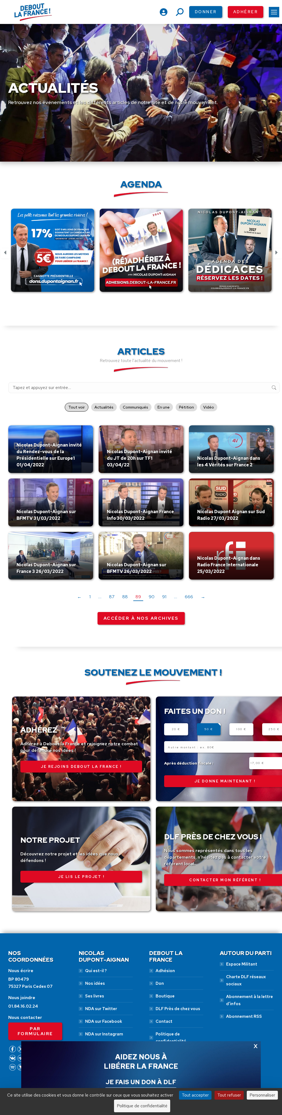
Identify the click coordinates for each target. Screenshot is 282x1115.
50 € (208, 729)
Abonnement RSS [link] (244, 1016)
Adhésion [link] (165, 970)
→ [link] (203, 597)
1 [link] (90, 597)
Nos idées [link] (95, 983)
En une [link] (164, 407)
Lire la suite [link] (29, 471)
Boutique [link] (165, 996)
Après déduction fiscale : (188, 763)
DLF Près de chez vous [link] (178, 1008)
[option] (52, 253)
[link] (274, 12)
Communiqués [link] (135, 407)
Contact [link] (164, 1021)
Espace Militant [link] (241, 964)
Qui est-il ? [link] (96, 970)
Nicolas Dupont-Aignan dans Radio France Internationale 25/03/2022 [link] (228, 564)
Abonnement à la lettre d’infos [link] (249, 1000)
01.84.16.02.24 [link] (23, 1006)
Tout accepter (195, 1095)
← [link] (79, 597)
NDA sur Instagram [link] (104, 1034)
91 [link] (164, 597)
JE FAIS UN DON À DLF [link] (140, 1082)
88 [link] (125, 597)
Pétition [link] (186, 407)
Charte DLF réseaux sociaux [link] (246, 980)
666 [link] (189, 597)
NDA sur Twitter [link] (101, 1008)
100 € (241, 729)
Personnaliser (262, 1095)
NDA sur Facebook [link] (103, 1021)
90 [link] (151, 597)
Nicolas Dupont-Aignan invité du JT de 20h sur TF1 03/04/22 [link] (139, 458)
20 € (176, 729)
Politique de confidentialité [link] (171, 1037)
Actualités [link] (103, 407)
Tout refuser (229, 1095)
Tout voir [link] (76, 407)
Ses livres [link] (94, 996)
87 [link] (112, 597)
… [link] (99, 597)
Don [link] (160, 983)
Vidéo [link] (208, 407)
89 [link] (138, 597)
